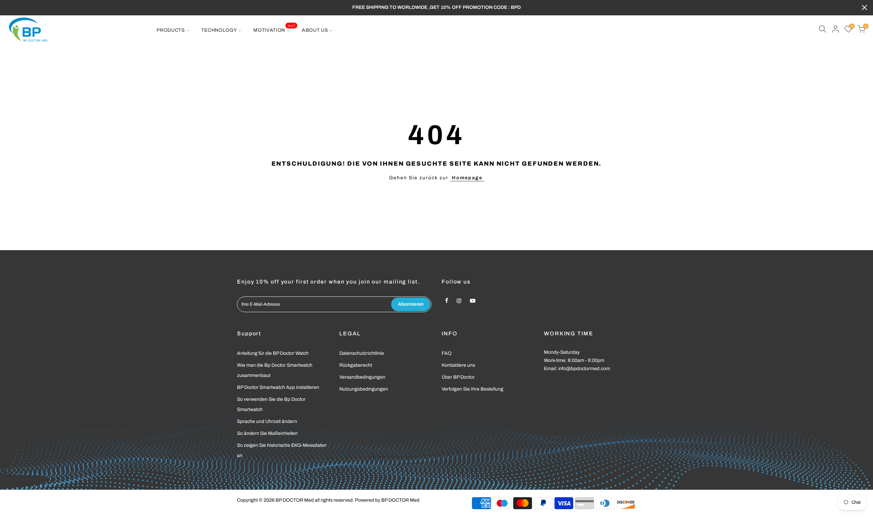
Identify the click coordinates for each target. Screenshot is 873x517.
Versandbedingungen (362, 377)
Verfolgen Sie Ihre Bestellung (472, 389)
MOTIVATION (274, 28)
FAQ (447, 353)
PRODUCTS (171, 30)
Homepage (467, 177)
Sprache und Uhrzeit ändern (267, 421)
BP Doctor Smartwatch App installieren (278, 387)
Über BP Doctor (458, 377)
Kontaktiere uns (458, 365)
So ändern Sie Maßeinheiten (267, 433)
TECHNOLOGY (219, 30)
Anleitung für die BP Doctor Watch (273, 353)
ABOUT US (315, 30)
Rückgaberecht (355, 365)
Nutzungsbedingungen (363, 389)
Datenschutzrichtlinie (361, 353)
